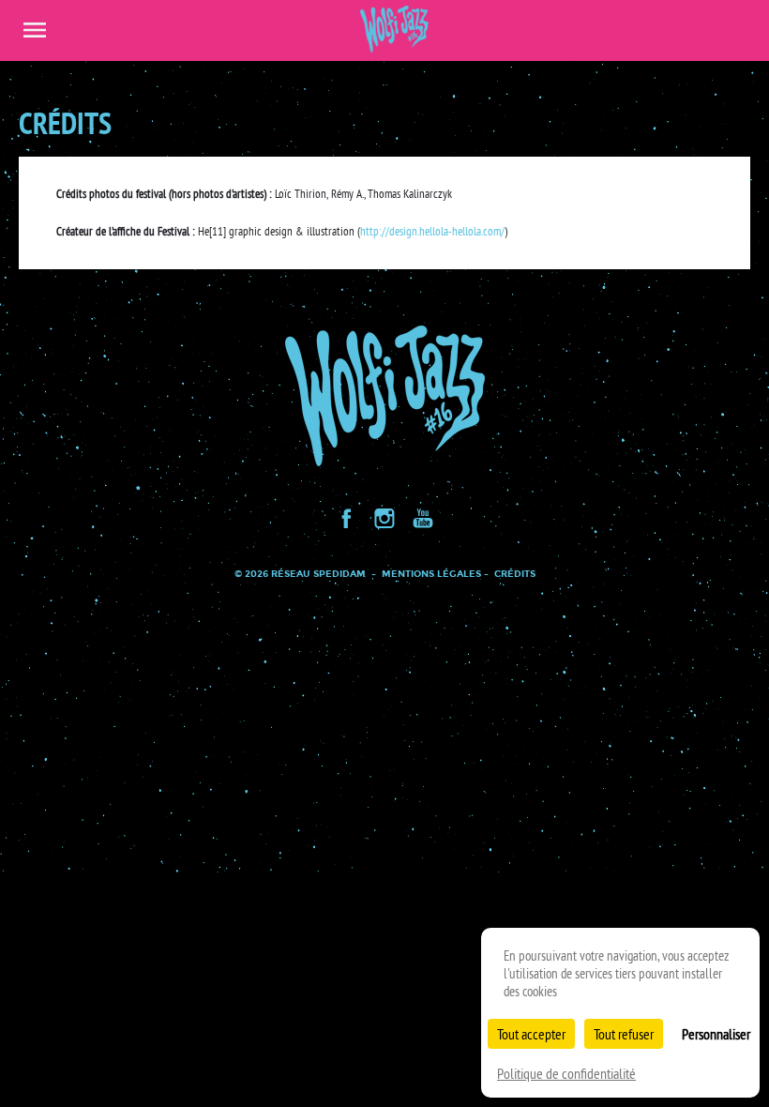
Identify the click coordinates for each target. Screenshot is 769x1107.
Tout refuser (624, 1033)
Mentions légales (431, 574)
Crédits (514, 574)
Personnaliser (716, 1033)
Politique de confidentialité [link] (566, 1073)
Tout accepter (531, 1033)
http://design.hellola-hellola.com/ (432, 231)
